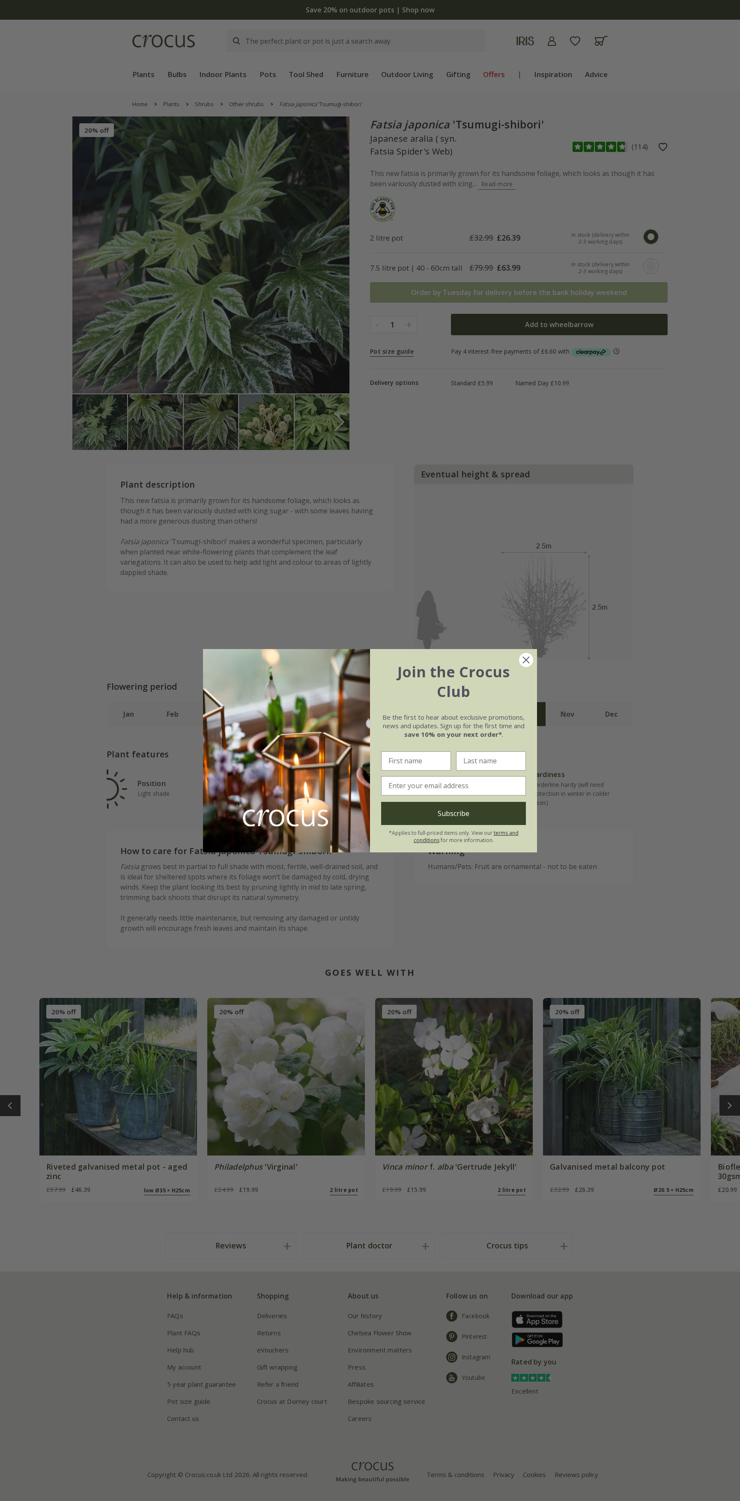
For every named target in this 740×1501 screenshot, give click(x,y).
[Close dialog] (526, 659)
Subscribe (453, 813)
